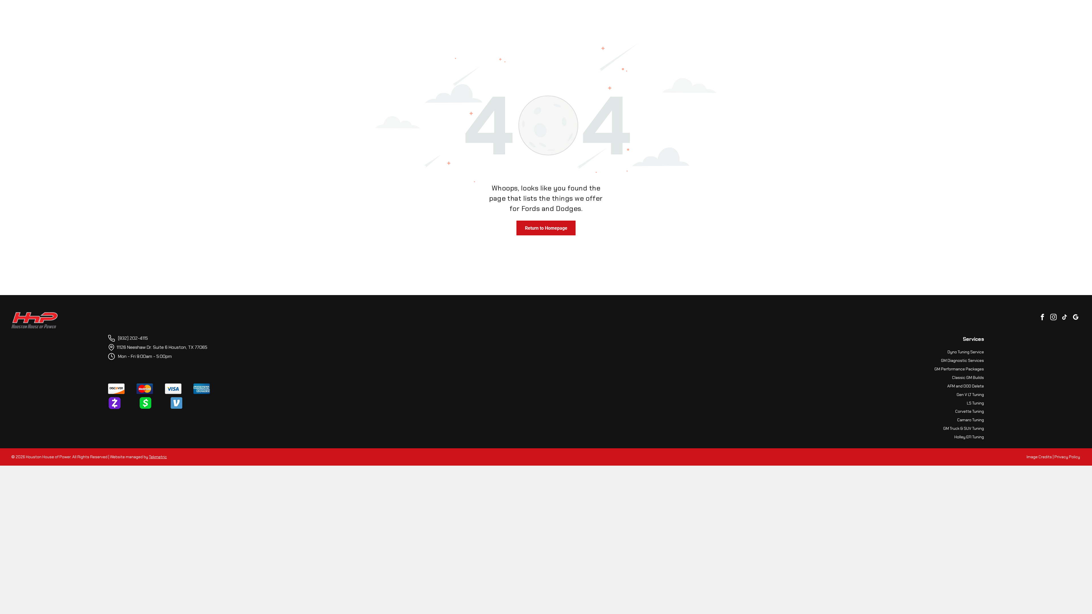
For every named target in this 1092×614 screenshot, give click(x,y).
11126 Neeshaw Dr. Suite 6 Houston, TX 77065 (162, 347)
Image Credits (1039, 456)
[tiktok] (1065, 317)
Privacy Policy (1067, 456)
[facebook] (1042, 317)
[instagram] (1053, 317)
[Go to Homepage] (34, 315)
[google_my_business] (1076, 317)
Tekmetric (158, 456)
